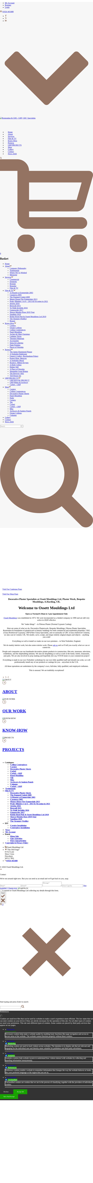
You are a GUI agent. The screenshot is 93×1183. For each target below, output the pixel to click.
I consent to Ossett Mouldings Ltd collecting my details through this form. (30, 891)
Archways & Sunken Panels (20, 411)
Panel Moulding (16, 332)
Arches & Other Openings (20, 334)
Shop (7, 387)
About (7, 266)
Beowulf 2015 (15, 306)
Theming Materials (17, 339)
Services (8, 277)
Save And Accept (9, 1096)
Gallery (8, 417)
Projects (8, 350)
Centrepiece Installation (20, 828)
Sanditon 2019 (15, 314)
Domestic (13, 282)
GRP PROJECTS (12, 378)
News (7, 830)
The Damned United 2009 (20, 297)
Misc (11, 409)
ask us (55, 645)
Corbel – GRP (15, 385)
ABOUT (9, 691)
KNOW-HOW (14, 730)
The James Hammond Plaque (21, 352)
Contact (8, 420)
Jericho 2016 (14, 304)
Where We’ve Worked (18, 273)
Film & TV (14, 288)
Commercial (14, 279)
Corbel (12, 404)
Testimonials (14, 270)
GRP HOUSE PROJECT (19, 380)
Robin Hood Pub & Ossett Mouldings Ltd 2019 (28, 317)
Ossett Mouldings (10, 618)
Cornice (13, 326)
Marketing (11, 1041)
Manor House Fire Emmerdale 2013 (23, 299)
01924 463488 (8, 12)
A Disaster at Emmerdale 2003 (21, 293)
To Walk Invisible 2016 (19, 308)
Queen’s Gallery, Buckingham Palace (24, 356)
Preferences (11, 1065)
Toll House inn (15, 376)
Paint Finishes (15, 345)
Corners (13, 400)
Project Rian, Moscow (18, 358)
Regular (13, 284)
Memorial (13, 275)
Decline (6, 1092)
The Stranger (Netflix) (18, 319)
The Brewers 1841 (17, 374)
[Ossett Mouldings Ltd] (17, 118)
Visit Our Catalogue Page (12, 589)
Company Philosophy (18, 268)
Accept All (20, 1092)
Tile (11, 402)
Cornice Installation (18, 825)
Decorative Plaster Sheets (19, 394)
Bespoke (13, 286)
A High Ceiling (15, 365)
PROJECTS (13, 749)
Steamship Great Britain (19, 371)
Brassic (12, 321)
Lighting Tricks (15, 336)
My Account (10, 832)
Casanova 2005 (16, 295)
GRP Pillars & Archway (19, 382)
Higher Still (14, 367)
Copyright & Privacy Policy (16, 843)
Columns (13, 415)
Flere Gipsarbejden (18, 841)
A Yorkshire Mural (17, 360)
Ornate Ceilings (16, 328)
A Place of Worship (17, 369)
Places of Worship (16, 347)
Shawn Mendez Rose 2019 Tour (22, 312)
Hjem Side (14, 836)
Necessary (11, 1029)
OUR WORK (14, 711)
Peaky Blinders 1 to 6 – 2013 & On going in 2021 (29, 301)
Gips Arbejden (16, 839)
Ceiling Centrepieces (18, 330)
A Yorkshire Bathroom (18, 354)
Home (7, 264)
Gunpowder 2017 (16, 310)
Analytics (10, 1053)
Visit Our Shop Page (10, 594)
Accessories (14, 341)
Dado (12, 398)
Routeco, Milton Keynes (19, 363)
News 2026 (12, 154)
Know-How (9, 323)
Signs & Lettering (16, 343)
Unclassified (11, 1077)
